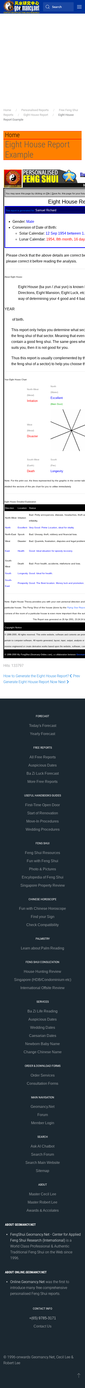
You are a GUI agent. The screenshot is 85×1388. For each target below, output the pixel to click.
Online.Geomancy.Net (27, 1282)
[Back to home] (21, 7)
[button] (79, 7)
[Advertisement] (42, 62)
